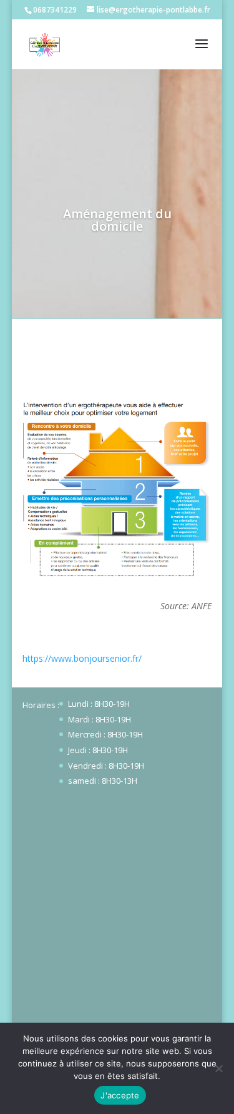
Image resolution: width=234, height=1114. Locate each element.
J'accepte (119, 1095)
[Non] (218, 1068)
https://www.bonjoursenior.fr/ (82, 658)
